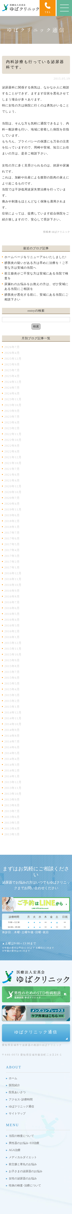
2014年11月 (13, 718)
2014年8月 (12, 735)
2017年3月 (12, 555)
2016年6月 (12, 608)
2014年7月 (12, 741)
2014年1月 (12, 776)
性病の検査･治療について (25, 1185)
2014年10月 (13, 724)
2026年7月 (12, 347)
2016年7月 (12, 602)
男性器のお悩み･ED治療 (24, 1143)
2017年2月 (12, 561)
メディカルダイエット (23, 1157)
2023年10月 (13, 405)
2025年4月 (12, 376)
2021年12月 (13, 457)
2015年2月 (12, 701)
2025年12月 (13, 358)
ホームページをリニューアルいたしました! (35, 257)
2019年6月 (12, 515)
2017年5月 (12, 544)
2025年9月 (12, 364)
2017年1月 (12, 567)
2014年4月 (12, 759)
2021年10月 (13, 463)
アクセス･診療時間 (21, 1099)
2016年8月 (12, 596)
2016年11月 (13, 579)
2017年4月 (12, 550)
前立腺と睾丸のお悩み (23, 1164)
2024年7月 (12, 387)
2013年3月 (12, 834)
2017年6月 (12, 538)
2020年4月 (12, 503)
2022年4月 (12, 451)
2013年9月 (12, 799)
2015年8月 (12, 666)
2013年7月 (12, 811)
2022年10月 (13, 439)
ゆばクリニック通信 (36, 1032)
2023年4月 (12, 422)
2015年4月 (12, 689)
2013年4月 (12, 828)
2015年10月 (13, 654)
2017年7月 (12, 532)
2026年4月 (12, 352)
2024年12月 (13, 381)
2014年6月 (12, 747)
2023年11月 (13, 399)
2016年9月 (12, 590)
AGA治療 (14, 1150)
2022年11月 (13, 434)
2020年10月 (13, 492)
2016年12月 (13, 573)
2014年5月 (12, 753)
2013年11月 (13, 788)
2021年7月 (12, 468)
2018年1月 (12, 526)
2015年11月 (13, 648)
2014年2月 (12, 770)
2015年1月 (12, 706)
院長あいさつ (17, 1092)
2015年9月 (12, 660)
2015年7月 (12, 672)
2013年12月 (13, 782)
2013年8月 (12, 805)
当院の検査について (21, 1135)
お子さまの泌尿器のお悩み (25, 1171)
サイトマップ (17, 1113)
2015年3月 (12, 695)
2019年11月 (13, 509)
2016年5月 (12, 614)
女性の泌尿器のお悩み (23, 1178)
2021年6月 (12, 474)
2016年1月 (12, 637)
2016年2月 (12, 631)
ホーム (13, 1078)
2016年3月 (12, 625)
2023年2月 (12, 428)
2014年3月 (12, 764)
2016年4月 (12, 619)
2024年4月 (12, 393)
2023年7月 (12, 416)
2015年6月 (12, 677)
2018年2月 (12, 521)
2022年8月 (12, 445)
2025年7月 (12, 370)
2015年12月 (13, 643)
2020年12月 (13, 486)
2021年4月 (12, 480)
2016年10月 (13, 584)
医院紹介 (14, 1085)
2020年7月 (12, 497)
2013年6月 (12, 817)
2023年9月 (12, 410)
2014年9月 (12, 730)
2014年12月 (13, 712)
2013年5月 (12, 822)
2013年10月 (13, 793)
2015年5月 (12, 683)
